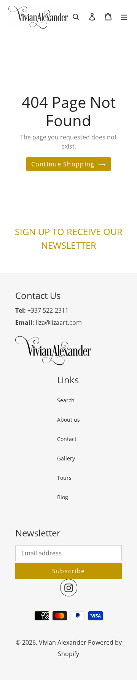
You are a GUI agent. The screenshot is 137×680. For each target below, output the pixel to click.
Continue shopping (63, 164)
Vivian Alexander (62, 642)
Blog (62, 497)
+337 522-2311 (41, 310)
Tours (64, 477)
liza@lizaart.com (48, 322)
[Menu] (124, 16)
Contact (66, 439)
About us (68, 419)
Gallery (66, 458)
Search (66, 400)
